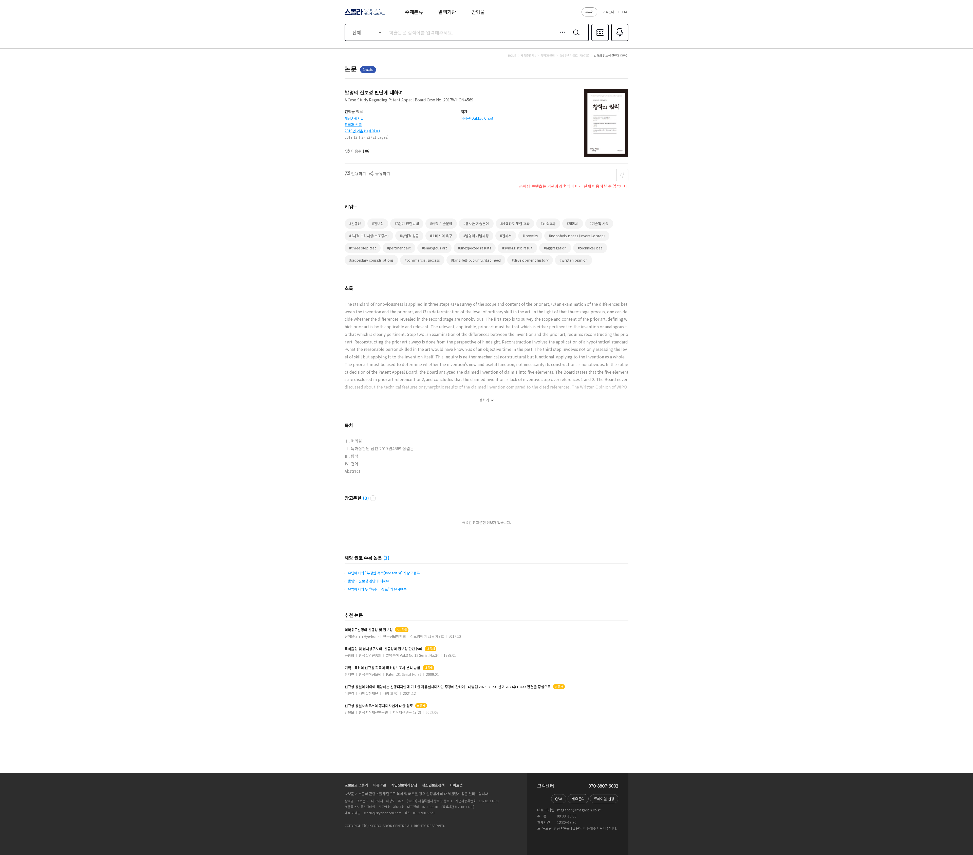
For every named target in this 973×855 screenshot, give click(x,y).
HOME (512, 55)
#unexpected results (474, 247)
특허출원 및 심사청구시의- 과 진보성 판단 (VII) (383, 648)
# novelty (530, 235)
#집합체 (572, 223)
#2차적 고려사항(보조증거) (369, 235)
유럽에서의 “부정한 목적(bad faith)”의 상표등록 (384, 572)
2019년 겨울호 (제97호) (362, 130)
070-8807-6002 (603, 786)
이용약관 (379, 785)
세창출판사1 (354, 118)
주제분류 (414, 11)
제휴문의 (578, 798)
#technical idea (590, 247)
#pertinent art (399, 247)
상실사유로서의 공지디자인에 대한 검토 (379, 705)
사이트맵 (456, 785)
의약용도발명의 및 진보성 (368, 629)
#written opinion (573, 260)
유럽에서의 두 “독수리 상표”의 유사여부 (377, 589)
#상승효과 (548, 223)
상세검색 (561, 36)
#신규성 (355, 223)
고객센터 (608, 11)
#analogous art (434, 247)
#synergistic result (517, 247)
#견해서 (506, 235)
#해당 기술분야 (441, 223)
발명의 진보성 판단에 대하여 (368, 581)
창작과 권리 (353, 124)
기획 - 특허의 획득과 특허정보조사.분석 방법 (382, 667)
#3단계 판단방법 (407, 223)
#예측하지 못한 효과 (515, 223)
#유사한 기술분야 (476, 223)
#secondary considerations (371, 260)
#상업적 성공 (409, 235)
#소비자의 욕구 (441, 235)
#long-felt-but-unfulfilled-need (476, 260)
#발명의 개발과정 (476, 235)
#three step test (362, 247)
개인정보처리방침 (404, 785)
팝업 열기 (373, 498)
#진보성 (378, 223)
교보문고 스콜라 (356, 785)
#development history (530, 260)
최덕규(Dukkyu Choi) (477, 118)
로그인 (589, 11)
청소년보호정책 (433, 785)
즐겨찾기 (619, 40)
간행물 (478, 11)
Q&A (558, 798)
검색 (575, 36)
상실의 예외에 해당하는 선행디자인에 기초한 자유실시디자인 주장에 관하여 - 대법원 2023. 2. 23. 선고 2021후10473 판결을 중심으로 (448, 686)
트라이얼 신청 (604, 798)
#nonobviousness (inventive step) (577, 235)
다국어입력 (600, 40)
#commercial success (422, 260)
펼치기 (484, 400)
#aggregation (555, 247)
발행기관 (447, 11)
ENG (625, 11)
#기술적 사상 (599, 223)
